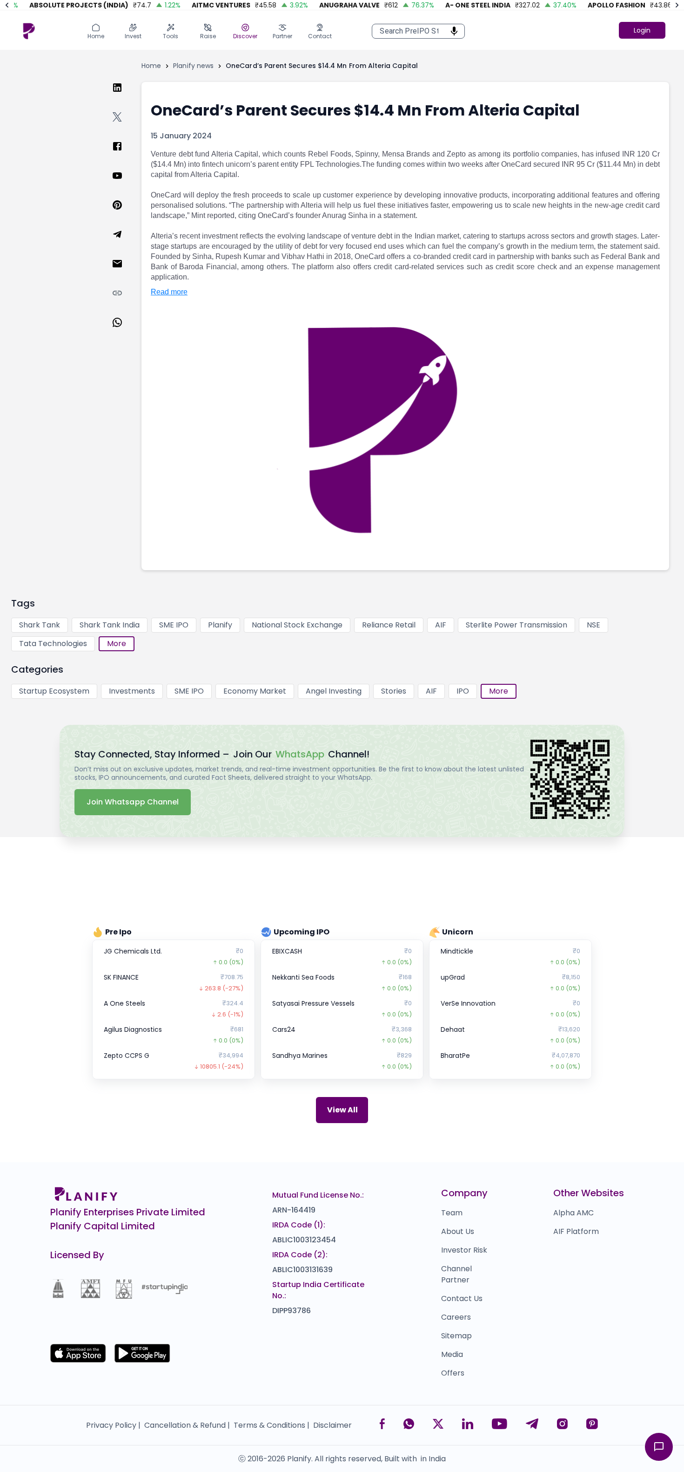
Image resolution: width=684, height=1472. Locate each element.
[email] (125, 272)
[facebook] (125, 155)
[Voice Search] (451, 31)
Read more (169, 292)
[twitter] (125, 126)
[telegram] (125, 243)
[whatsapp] (125, 331)
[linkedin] (125, 96)
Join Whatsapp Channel (133, 802)
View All (342, 1109)
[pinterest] (125, 214)
